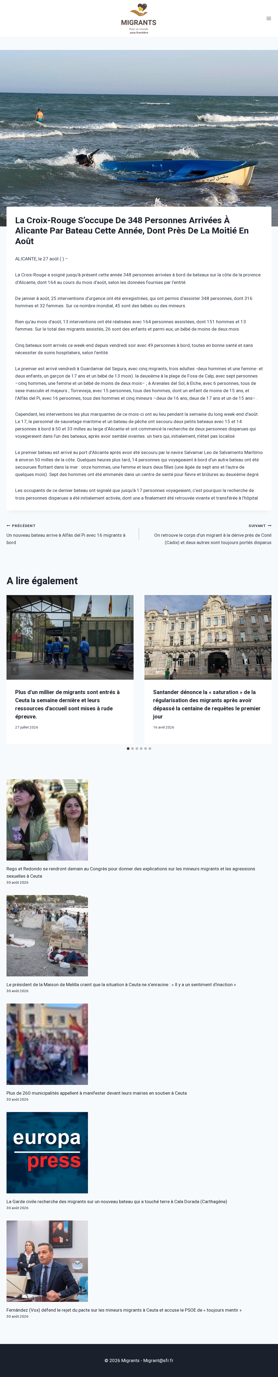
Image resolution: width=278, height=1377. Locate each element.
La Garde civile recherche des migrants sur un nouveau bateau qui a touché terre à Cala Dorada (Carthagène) (117, 1201)
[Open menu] (268, 18)
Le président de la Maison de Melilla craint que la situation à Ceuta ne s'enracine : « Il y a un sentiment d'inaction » (121, 984)
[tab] (128, 748)
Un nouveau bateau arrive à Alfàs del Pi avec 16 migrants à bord (66, 534)
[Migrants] (139, 18)
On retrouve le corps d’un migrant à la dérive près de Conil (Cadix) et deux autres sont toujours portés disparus (212, 534)
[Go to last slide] (15, 669)
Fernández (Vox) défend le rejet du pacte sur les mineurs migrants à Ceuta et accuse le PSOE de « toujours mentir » (124, 1310)
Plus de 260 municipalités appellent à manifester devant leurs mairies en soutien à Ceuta (97, 1093)
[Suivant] (263, 669)
